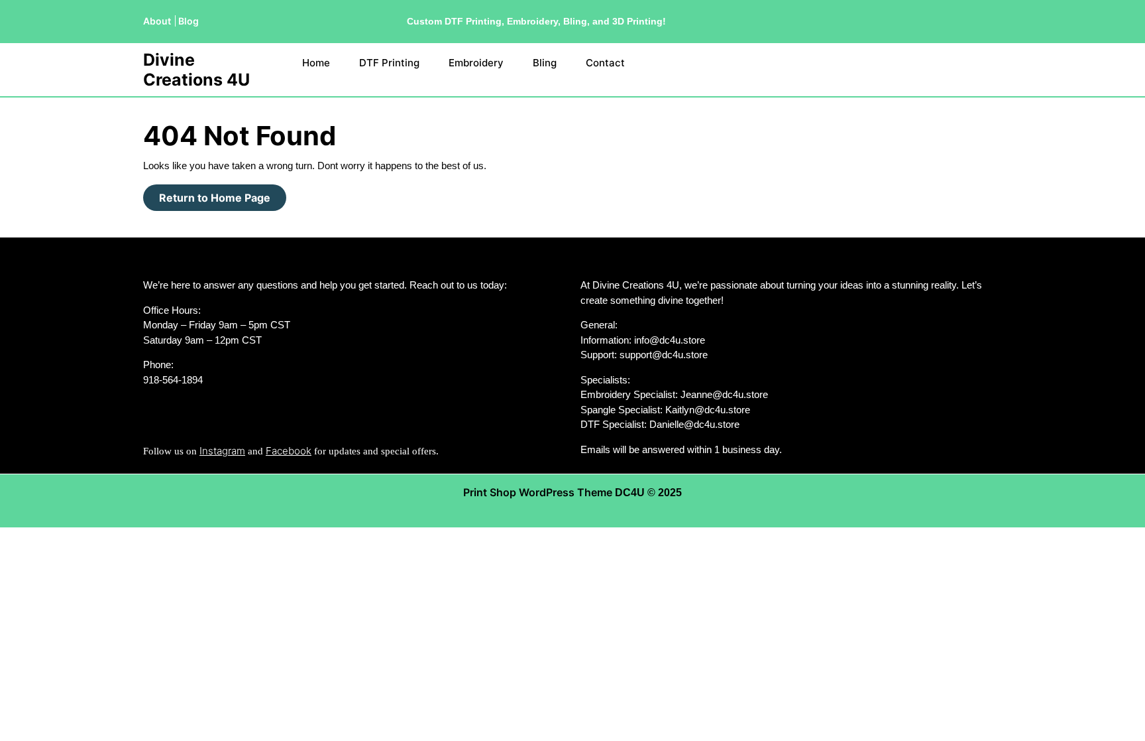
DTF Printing (389, 62)
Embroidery (476, 62)
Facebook (288, 450)
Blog (188, 21)
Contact (605, 62)
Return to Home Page (222, 200)
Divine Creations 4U (196, 70)
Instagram (222, 450)
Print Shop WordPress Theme (537, 492)
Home (316, 62)
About (157, 21)
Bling (545, 62)
